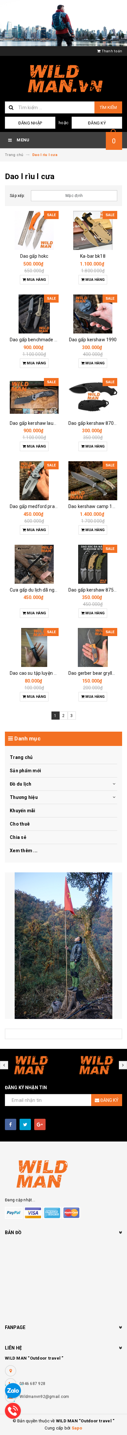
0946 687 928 (32, 1383)
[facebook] (10, 1124)
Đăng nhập (30, 123)
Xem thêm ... (23, 850)
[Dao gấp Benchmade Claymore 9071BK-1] (34, 313)
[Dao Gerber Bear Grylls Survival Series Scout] (92, 647)
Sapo (77, 1428)
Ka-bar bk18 (93, 256)
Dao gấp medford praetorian (40, 506)
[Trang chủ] (63, 78)
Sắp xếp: (17, 195)
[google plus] (40, 1124)
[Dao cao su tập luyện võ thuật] (34, 647)
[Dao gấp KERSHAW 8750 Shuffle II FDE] (92, 564)
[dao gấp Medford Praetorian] (34, 480)
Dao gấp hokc (34, 256)
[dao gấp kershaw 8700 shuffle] (92, 397)
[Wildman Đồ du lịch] (63, 945)
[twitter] (25, 1124)
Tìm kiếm (108, 107)
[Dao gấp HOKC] (34, 230)
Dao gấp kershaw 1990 (93, 339)
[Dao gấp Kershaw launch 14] (34, 397)
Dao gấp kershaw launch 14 (38, 423)
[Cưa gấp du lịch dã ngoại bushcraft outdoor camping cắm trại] (34, 564)
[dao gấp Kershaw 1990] (92, 313)
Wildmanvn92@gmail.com (44, 1396)
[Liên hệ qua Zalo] (13, 1391)
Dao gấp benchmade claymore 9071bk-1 (52, 339)
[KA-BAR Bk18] (92, 230)
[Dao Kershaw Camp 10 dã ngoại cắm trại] (92, 480)
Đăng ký (97, 123)
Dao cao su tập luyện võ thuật (40, 673)
